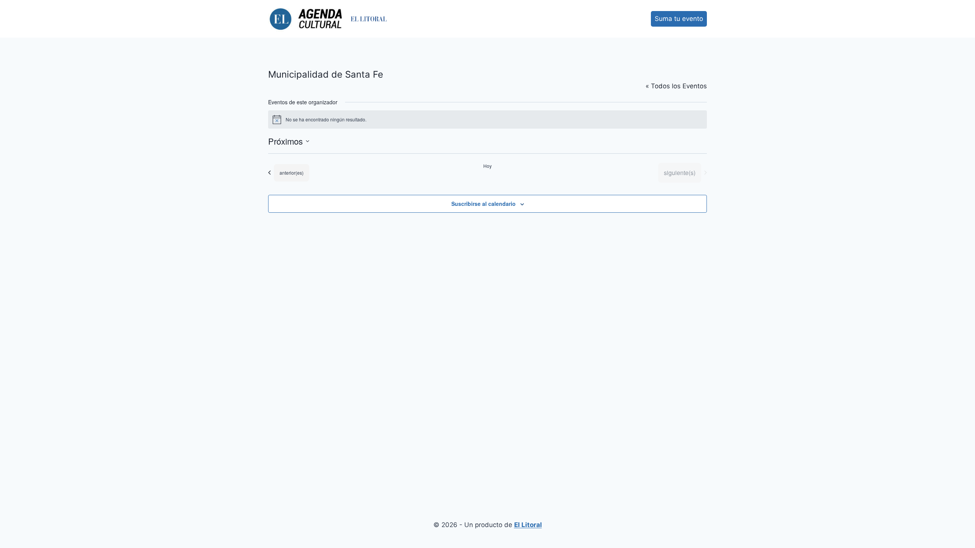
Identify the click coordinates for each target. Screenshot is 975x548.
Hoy (487, 166)
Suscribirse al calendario (483, 203)
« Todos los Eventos (676, 86)
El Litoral (528, 525)
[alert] (487, 119)
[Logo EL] (369, 19)
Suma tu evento (679, 18)
